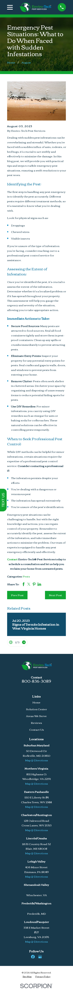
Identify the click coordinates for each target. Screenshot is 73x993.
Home (36, 702)
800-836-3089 (36, 681)
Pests (26, 576)
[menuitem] (27, 976)
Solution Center (36, 709)
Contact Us (36, 729)
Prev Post (17, 595)
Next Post (55, 595)
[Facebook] (33, 957)
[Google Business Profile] (40, 957)
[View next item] (24, 642)
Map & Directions (36, 760)
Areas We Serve (36, 715)
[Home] (35, 7)
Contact (12, 559)
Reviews (36, 722)
